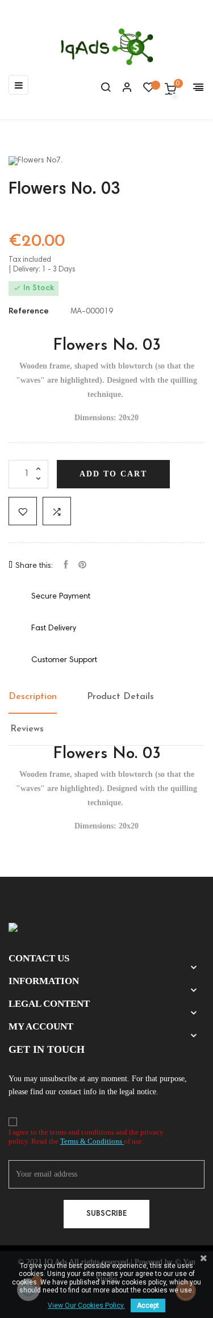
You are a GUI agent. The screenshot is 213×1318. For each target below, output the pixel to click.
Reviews (27, 729)
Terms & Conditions (92, 1141)
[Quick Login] (122, 89)
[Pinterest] (82, 566)
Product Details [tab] (120, 696)
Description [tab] (33, 696)
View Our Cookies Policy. (86, 1305)
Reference (29, 312)
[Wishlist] (148, 90)
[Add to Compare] (57, 511)
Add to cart (113, 474)
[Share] (66, 566)
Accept (148, 1305)
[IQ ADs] (25, 928)
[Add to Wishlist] (23, 511)
